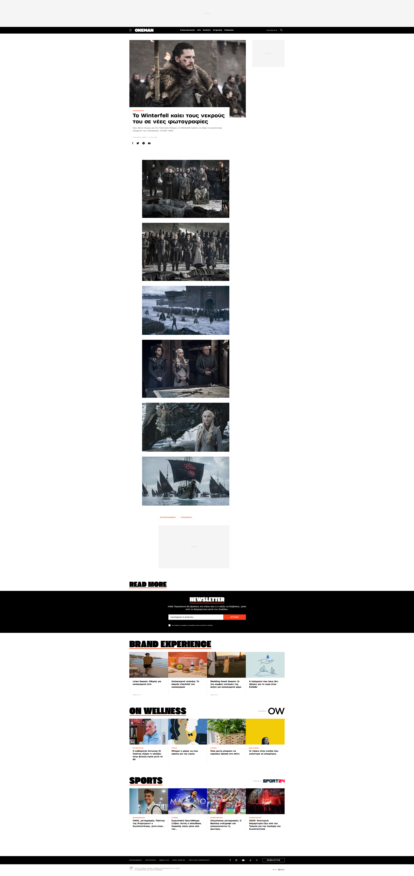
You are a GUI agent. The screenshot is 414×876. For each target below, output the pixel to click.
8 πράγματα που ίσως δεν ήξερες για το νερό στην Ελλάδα (263, 684)
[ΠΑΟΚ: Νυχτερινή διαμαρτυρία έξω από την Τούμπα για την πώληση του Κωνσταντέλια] (265, 801)
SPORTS (146, 781)
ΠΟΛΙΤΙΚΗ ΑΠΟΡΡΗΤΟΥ (199, 860)
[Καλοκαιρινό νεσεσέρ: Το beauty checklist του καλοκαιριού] (187, 665)
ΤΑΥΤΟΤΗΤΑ (150, 860)
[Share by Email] (149, 143)
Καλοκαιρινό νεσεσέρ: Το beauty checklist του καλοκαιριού (185, 684)
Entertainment (187, 30)
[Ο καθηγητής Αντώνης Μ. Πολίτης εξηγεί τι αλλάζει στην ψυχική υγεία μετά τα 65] (148, 732)
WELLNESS (254, 748)
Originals (217, 30)
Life (199, 30)
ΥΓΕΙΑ (174, 748)
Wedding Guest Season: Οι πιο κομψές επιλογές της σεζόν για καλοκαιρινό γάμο (225, 684)
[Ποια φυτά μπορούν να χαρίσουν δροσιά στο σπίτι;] (226, 732)
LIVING (213, 748)
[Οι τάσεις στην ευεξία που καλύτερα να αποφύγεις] (265, 732)
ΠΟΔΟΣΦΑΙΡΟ (139, 817)
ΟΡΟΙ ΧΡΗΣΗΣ (178, 860)
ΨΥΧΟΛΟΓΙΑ (138, 748)
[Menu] (130, 30)
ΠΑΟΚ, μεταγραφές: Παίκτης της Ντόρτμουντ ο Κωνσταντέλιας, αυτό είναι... (149, 823)
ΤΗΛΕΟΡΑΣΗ (138, 110)
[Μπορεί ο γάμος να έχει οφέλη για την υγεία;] (187, 732)
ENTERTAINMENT (168, 517)
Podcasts (229, 30)
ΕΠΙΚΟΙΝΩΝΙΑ (135, 860)
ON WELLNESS (157, 712)
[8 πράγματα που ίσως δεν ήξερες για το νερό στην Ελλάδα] (265, 665)
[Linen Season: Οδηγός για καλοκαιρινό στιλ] (148, 665)
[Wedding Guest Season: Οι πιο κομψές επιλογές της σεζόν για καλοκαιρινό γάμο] (226, 665)
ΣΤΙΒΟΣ (175, 817)
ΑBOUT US (164, 860)
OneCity (207, 30)
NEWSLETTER (273, 860)
